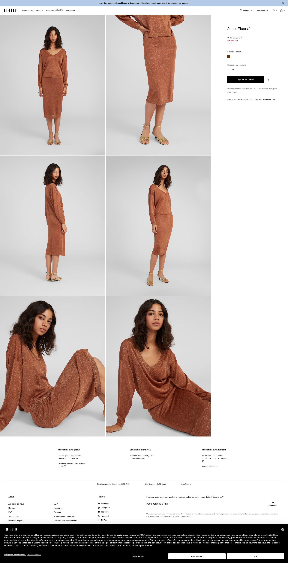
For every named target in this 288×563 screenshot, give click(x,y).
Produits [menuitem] (39, 11)
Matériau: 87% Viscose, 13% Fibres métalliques (141, 457)
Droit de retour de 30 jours (267, 89)
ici (188, 516)
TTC (229, 43)
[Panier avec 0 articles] (281, 10)
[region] (72, 458)
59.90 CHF (232, 40)
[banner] (144, 3)
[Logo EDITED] (10, 10)
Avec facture (232, 92)
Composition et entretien (140, 450)
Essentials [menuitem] (70, 11)
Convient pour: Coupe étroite (69, 456)
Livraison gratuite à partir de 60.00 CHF (241, 89)
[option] (228, 57)
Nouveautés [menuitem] (27, 11)
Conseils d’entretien (263, 99)
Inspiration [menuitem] (54, 11)
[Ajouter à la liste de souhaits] (268, 79)
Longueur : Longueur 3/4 (68, 458)
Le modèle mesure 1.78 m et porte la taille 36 (72, 464)
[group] (213, 505)
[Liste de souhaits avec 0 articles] (273, 10)
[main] (144, 458)
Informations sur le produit (238, 99)
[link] (11, 497)
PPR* (235, 38)
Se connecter (262, 10)
